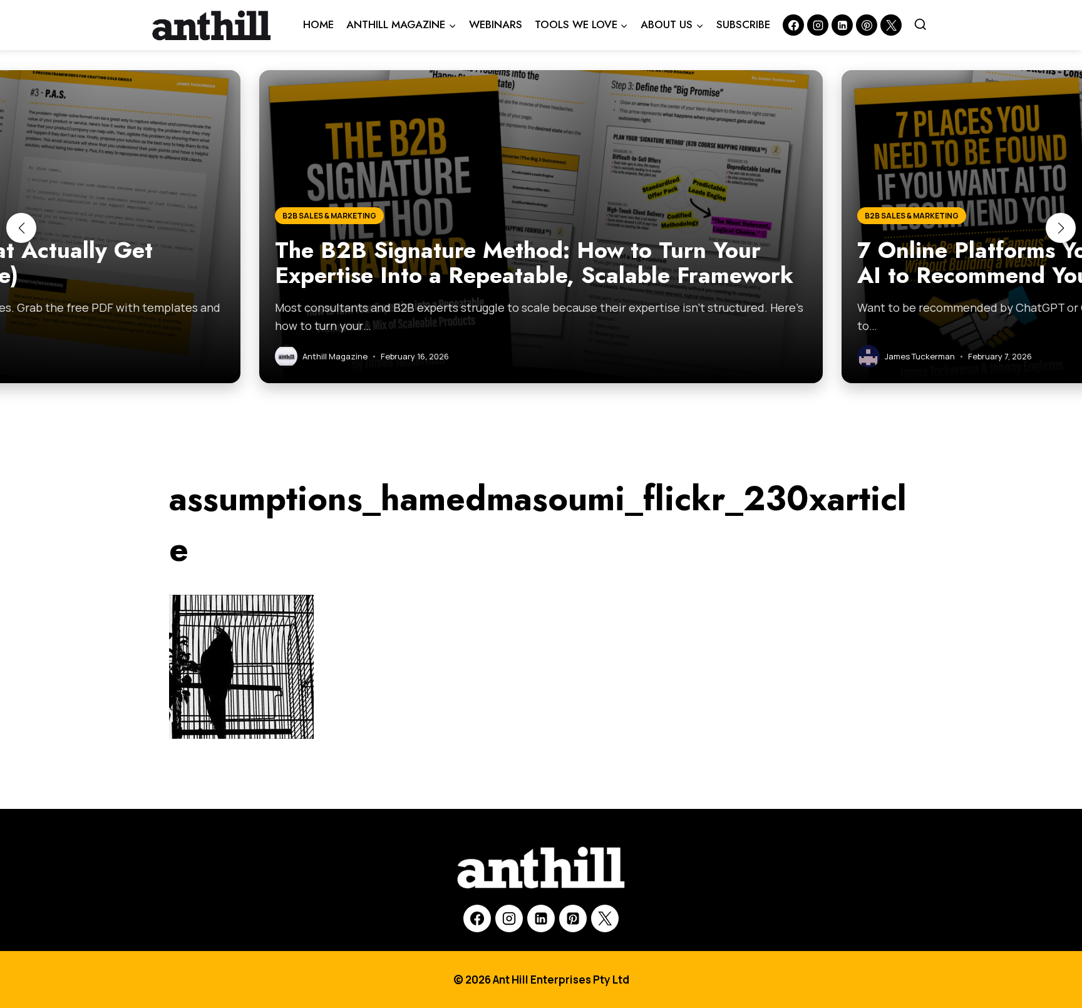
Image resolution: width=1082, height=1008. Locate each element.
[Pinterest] (866, 25)
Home (318, 24)
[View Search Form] (920, 25)
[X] (605, 918)
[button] (21, 228)
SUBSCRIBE (743, 24)
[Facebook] (793, 25)
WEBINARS (495, 24)
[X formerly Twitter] (891, 25)
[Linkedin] (842, 25)
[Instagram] (817, 25)
